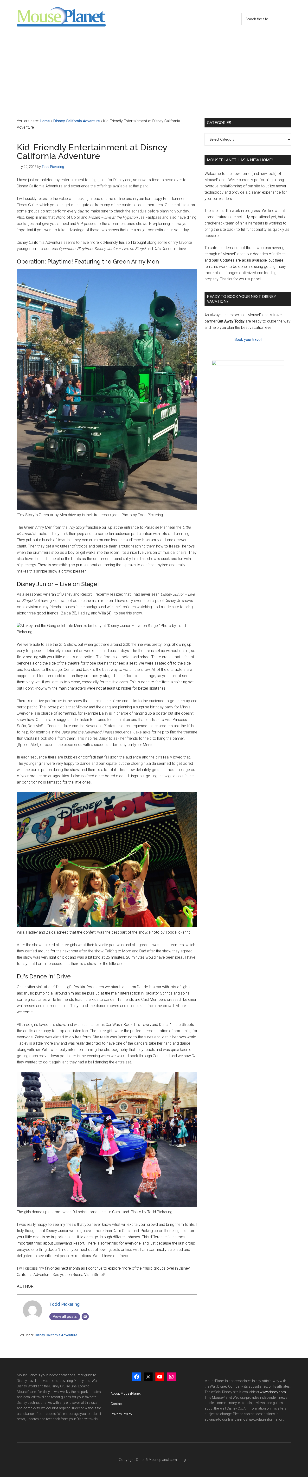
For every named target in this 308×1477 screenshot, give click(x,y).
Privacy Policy (121, 1414)
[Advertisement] (154, 72)
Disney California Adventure (56, 1335)
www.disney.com (273, 1392)
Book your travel (248, 339)
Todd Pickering (64, 1304)
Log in (184, 1460)
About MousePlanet (126, 1393)
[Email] (85, 1316)
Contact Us (119, 1404)
